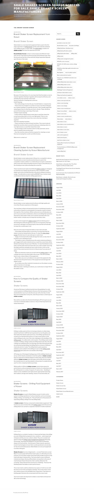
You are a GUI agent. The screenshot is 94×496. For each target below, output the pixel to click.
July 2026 (58, 190)
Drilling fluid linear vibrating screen (65, 48)
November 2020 (60, 311)
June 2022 (58, 270)
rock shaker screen (61, 97)
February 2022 (59, 281)
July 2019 (58, 341)
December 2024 (60, 223)
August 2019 (59, 338)
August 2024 (59, 231)
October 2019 (59, 333)
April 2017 (58, 366)
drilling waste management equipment (34, 439)
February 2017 (59, 371)
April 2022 (58, 275)
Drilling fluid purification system (64, 50)
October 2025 (59, 212)
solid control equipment (62, 134)
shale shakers (68, 119)
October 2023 (59, 242)
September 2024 (60, 228)
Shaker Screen (59, 383)
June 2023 (58, 253)
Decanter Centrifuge (74, 45)
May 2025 (58, 215)
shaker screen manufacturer (64, 108)
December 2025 (60, 206)
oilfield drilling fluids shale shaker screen (66, 82)
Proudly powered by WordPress (20, 492)
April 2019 (58, 349)
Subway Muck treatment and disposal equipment (66, 143)
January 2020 (59, 325)
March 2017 (59, 368)
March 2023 (59, 259)
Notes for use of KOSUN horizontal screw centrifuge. (66, 78)
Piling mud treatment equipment (64, 95)
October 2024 (59, 226)
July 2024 (58, 234)
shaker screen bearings (62, 103)
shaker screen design (62, 105)
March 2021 (59, 305)
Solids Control (59, 394)
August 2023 (59, 248)
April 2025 (58, 217)
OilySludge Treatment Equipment (65, 89)
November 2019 (60, 330)
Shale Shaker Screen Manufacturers (64, 391)
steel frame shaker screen (63, 140)
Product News (59, 380)
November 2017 (60, 352)
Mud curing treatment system (64, 75)
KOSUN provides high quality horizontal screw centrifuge (68, 69)
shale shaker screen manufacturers (65, 124)
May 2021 (58, 303)
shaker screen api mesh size (63, 100)
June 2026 (58, 193)
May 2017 (58, 363)
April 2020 (58, 322)
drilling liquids (28, 46)
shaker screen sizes (61, 113)
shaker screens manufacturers (64, 116)
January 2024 (59, 237)
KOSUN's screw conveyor (63, 61)
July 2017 (58, 360)
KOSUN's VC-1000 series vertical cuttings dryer (67, 64)
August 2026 (59, 187)
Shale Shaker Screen (61, 388)
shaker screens (40, 169)
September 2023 (60, 245)
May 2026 (58, 195)
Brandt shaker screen (62, 45)
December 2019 (60, 327)
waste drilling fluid (61, 151)
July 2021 (58, 297)
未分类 (57, 396)
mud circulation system (70, 72)
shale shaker (38, 48)
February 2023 (59, 261)
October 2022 (59, 264)
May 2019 (58, 347)
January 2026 (59, 204)
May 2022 (58, 272)
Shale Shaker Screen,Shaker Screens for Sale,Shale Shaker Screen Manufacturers (47, 8)
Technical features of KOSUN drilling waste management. (67, 147)
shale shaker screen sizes (63, 129)
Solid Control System (62, 137)
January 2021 (59, 308)
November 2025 (60, 209)
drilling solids (74, 53)
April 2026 (58, 198)
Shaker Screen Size (61, 385)
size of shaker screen (62, 132)
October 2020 (59, 314)
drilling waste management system (65, 58)
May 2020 (58, 319)
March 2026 (59, 201)
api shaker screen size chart (63, 43)
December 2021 (60, 283)
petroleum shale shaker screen (64, 92)
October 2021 (59, 289)
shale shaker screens (62, 127)
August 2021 (59, 294)
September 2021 (60, 292)
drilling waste (44, 252)
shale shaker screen (62, 121)
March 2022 (59, 278)
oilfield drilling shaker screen (63, 84)
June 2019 (58, 344)
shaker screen (32, 221)
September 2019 (60, 336)
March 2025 (59, 220)
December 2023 (60, 239)
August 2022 (59, 267)
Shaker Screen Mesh (62, 111)
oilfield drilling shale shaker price (64, 87)
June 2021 (58, 300)
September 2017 (60, 355)
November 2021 (60, 286)
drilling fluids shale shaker (63, 53)
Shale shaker (60, 119)
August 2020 (59, 316)
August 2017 (59, 358)
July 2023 (58, 250)
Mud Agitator (60, 72)
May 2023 (58, 256)
